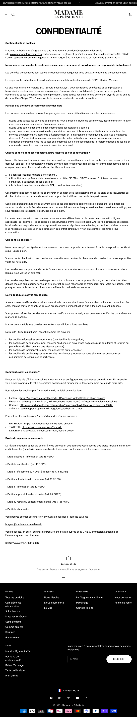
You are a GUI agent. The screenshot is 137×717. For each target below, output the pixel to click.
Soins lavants (12, 611)
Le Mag (48, 608)
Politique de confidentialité (13, 659)
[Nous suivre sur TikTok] (86, 698)
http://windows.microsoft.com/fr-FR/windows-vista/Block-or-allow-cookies (62, 398)
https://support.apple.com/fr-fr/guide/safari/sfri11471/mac (50, 409)
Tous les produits (14, 597)
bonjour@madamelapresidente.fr (23, 524)
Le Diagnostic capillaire (89, 597)
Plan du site (11, 676)
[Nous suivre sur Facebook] (51, 698)
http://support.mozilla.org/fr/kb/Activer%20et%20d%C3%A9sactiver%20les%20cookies (68, 402)
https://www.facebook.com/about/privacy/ (48, 424)
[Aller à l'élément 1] (63, 577)
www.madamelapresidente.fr (26, 54)
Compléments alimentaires (13, 605)
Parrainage (82, 603)
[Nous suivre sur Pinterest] (68, 698)
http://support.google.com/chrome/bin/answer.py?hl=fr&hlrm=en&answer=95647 (66, 405)
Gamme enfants (14, 627)
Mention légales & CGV (18, 651)
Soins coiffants (13, 622)
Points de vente (123, 603)
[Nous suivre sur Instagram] (59, 698)
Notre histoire (51, 597)
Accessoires (12, 637)
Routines (10, 632)
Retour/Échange (14, 665)
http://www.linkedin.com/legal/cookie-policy (48, 431)
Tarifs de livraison (15, 670)
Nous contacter (123, 597)
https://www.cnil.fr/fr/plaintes (22, 543)
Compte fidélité (84, 608)
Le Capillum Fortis (54, 603)
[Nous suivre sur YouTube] (77, 698)
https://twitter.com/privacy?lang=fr (42, 427)
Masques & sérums (16, 617)
